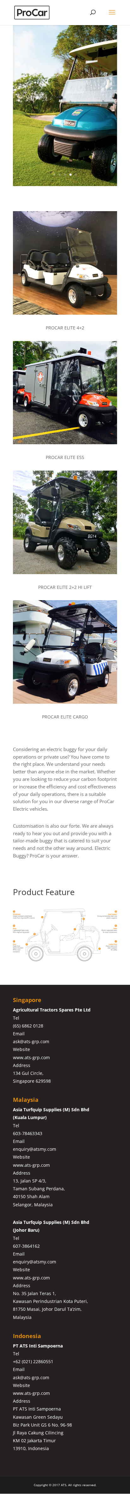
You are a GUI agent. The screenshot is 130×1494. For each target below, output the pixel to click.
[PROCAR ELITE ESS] (65, 443)
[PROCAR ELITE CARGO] (65, 702)
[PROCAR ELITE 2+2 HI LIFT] (65, 572)
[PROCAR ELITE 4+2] (65, 313)
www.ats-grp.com (31, 1057)
